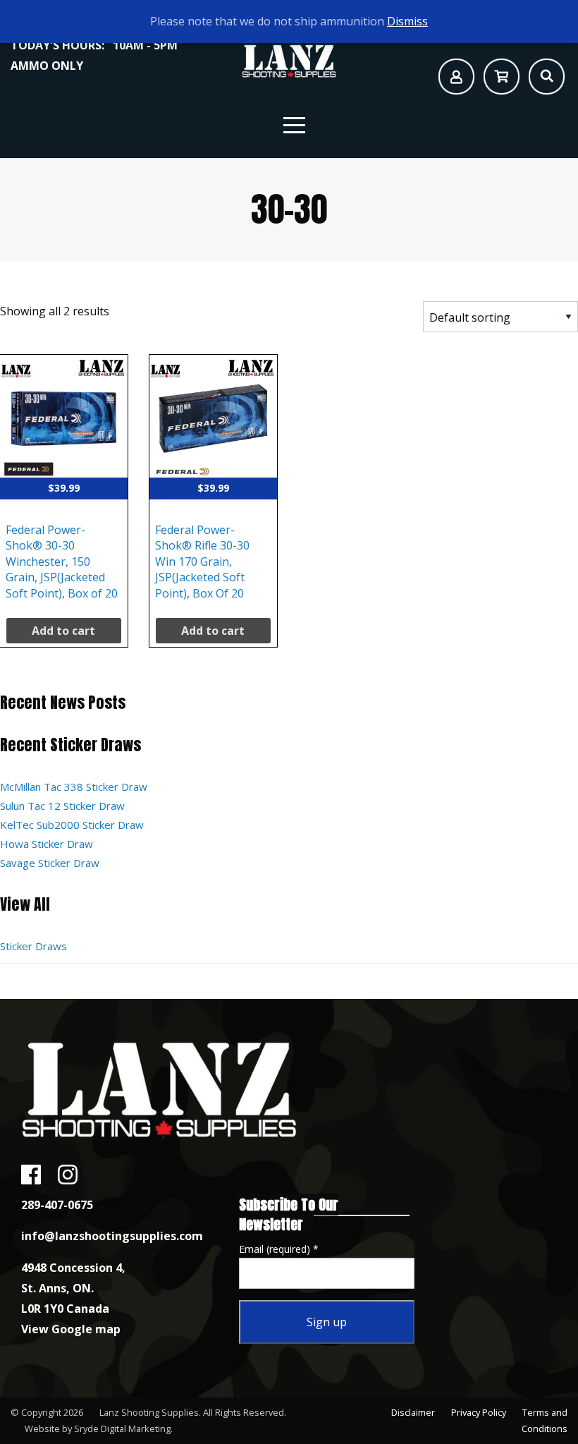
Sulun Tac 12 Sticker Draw (62, 806)
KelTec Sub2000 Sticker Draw (72, 825)
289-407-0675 (57, 1205)
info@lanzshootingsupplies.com (112, 1236)
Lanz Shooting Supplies (149, 1412)
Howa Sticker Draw (46, 844)
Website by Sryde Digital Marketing (98, 1428)
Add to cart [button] (63, 630)
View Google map (71, 1329)
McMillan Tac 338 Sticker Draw (73, 786)
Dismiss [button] (407, 21)
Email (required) (279, 1249)
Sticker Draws (33, 946)
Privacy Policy (478, 1412)
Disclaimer (413, 1412)
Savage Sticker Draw (49, 863)
